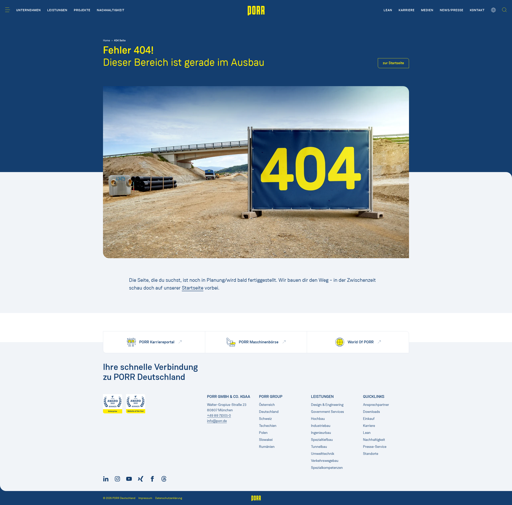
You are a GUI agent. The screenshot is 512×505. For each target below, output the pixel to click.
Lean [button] (388, 10)
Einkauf (369, 418)
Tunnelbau (319, 446)
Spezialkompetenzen (327, 467)
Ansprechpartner (376, 404)
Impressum (145, 498)
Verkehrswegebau (324, 460)
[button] (7, 9)
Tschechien (267, 425)
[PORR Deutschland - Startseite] (256, 10)
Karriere (369, 425)
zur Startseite (393, 63)
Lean (367, 432)
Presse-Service (374, 446)
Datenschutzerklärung (168, 498)
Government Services (327, 411)
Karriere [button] (407, 10)
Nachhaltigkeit (374, 439)
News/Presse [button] (451, 10)
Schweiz (265, 418)
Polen (263, 432)
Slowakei (266, 439)
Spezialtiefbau (322, 439)
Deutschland (269, 411)
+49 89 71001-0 (219, 415)
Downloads (371, 411)
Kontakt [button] (477, 10)
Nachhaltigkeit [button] (110, 10)
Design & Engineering (327, 404)
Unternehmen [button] (28, 10)
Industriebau (320, 425)
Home (106, 40)
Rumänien (267, 446)
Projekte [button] (82, 10)
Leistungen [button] (57, 10)
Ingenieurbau (321, 432)
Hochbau (318, 418)
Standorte (370, 453)
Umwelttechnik (322, 453)
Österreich (267, 404)
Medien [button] (427, 10)
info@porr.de (217, 421)
